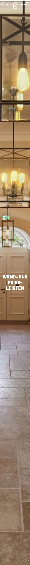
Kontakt (27, 2)
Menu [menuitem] (3, 2)
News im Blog (4, 4)
